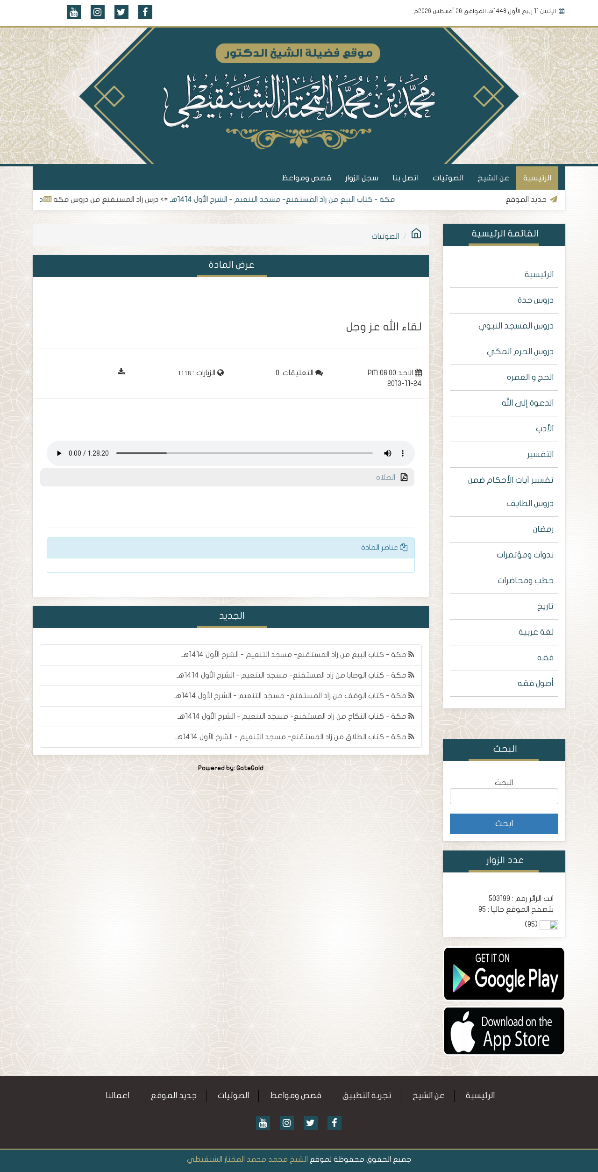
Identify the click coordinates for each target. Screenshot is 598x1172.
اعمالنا (117, 1095)
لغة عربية (536, 632)
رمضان (543, 529)
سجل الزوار (361, 178)
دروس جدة (536, 300)
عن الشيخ (493, 178)
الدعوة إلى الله (528, 403)
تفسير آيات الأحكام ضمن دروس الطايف (511, 492)
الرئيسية (537, 178)
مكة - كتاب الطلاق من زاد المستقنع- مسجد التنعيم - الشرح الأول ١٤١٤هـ (291, 737)
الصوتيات (448, 178)
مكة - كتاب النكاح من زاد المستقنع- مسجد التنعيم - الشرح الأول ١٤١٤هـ (293, 716)
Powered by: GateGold (230, 768)
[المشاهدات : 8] (504, 973)
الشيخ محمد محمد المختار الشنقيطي (247, 1159)
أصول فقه (536, 683)
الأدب (545, 428)
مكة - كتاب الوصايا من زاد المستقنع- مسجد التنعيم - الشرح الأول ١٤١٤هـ (292, 675)
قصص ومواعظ (306, 178)
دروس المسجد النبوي (516, 326)
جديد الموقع (173, 1095)
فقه (545, 657)
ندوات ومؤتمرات (525, 554)
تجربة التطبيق (367, 1095)
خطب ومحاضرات (526, 580)
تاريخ (545, 606)
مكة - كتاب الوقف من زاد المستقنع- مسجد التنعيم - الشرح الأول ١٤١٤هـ (291, 696)
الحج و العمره (530, 377)
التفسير (540, 454)
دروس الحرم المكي (520, 351)
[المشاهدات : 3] (504, 1030)
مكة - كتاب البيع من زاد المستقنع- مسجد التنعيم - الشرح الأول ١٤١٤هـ (309, 199)
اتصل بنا (405, 178)
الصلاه (388, 477)
